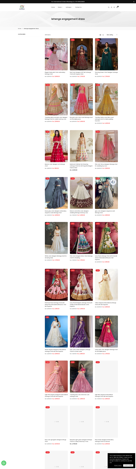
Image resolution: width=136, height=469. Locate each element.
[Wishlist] (114, 7)
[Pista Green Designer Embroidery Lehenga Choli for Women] (106, 422)
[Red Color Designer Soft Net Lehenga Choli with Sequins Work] (81, 54)
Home (53, 7)
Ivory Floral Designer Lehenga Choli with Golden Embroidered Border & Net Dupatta (81, 304)
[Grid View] (100, 34)
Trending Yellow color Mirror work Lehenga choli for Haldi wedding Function (104, 119)
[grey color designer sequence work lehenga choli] (106, 193)
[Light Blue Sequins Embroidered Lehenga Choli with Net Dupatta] (106, 377)
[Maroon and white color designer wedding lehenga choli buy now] (81, 193)
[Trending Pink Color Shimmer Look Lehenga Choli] (81, 377)
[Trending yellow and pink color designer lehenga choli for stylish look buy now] (56, 99)
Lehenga (68, 7)
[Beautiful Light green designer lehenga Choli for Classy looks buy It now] (81, 422)
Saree (59, 7)
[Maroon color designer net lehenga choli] (56, 146)
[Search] (108, 7)
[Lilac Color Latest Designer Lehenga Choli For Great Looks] (81, 332)
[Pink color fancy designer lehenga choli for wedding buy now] (106, 146)
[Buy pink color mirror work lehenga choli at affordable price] (81, 99)
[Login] (111, 7)
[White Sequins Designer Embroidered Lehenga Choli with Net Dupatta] (56, 332)
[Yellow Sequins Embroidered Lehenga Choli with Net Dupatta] (106, 285)
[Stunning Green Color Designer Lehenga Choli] (106, 54)
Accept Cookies (128, 465)
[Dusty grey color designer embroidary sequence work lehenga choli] (56, 193)
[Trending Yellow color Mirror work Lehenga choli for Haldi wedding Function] (106, 99)
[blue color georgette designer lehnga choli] (56, 422)
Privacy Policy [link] (118, 465)
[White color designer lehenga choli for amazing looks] (56, 238)
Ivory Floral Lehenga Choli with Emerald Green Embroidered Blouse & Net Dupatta (106, 257)
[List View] (103, 34)
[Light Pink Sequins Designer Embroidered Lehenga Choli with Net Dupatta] (56, 377)
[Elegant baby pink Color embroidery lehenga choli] (56, 54)
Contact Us (78, 7)
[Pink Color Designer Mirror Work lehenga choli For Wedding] (81, 238)
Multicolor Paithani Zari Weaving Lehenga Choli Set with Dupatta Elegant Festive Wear (81, 166)
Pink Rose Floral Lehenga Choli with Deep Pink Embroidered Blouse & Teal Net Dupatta (55, 304)
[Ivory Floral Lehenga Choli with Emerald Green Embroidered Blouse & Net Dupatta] (106, 238)
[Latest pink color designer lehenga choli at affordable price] (106, 332)
